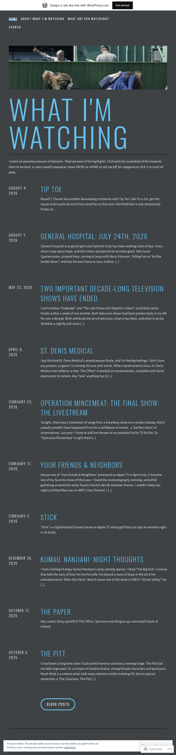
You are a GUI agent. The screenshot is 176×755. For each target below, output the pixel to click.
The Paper (56, 612)
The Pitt (53, 653)
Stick (49, 517)
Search (15, 27)
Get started (122, 5)
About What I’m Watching (42, 19)
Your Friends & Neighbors (82, 465)
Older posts (58, 704)
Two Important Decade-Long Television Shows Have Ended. (102, 293)
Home (13, 19)
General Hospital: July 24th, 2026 (94, 236)
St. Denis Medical (67, 350)
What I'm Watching (69, 122)
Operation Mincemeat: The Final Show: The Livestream (100, 408)
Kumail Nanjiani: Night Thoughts (92, 559)
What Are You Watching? (88, 19)
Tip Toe (51, 189)
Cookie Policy (70, 747)
